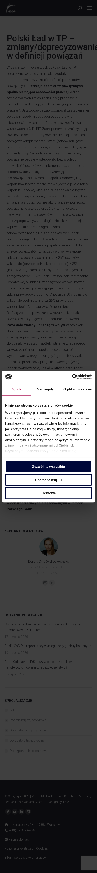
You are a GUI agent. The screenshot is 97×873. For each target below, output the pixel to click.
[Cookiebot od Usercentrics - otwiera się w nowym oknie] (72, 377)
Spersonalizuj (46, 480)
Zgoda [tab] (16, 389)
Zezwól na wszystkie (48, 466)
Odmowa (49, 493)
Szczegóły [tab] (45, 389)
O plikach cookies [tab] (77, 389)
